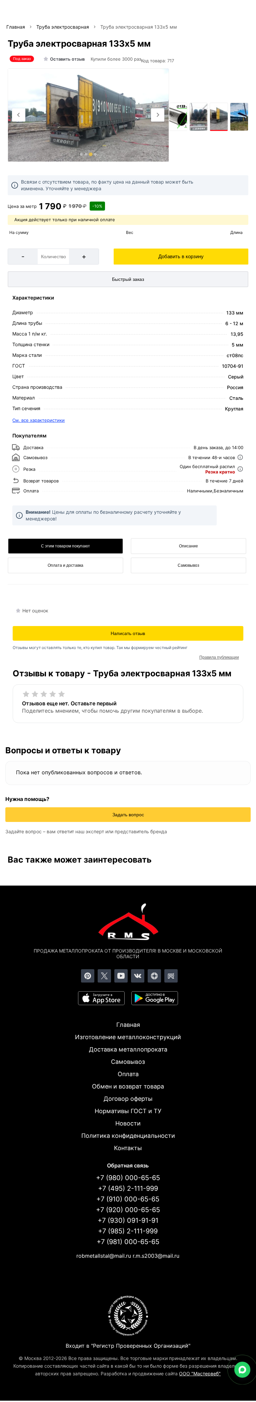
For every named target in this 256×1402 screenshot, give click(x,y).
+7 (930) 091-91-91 (128, 1220)
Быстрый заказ (128, 279)
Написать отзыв (128, 633)
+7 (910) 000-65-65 (127, 1199)
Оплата (128, 1073)
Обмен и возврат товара (128, 1086)
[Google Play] (154, 998)
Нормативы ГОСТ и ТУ (128, 1110)
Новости (128, 1123)
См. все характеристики (38, 420)
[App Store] (101, 998)
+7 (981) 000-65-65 (128, 1242)
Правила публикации (219, 657)
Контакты (128, 1147)
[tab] (81, 154)
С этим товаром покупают (65, 546)
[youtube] (121, 976)
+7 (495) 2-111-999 (128, 1188)
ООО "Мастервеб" (200, 1373)
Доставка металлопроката (128, 1049)
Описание (188, 546)
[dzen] (154, 976)
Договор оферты (128, 1098)
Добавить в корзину (181, 256)
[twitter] (104, 976)
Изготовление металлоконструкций (128, 1037)
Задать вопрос (128, 814)
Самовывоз (188, 565)
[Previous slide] (18, 115)
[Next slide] (157, 115)
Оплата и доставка (65, 565)
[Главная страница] (128, 923)
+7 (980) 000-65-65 (128, 1178)
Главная (128, 1024)
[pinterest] (87, 976)
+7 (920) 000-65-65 (128, 1210)
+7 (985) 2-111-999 (128, 1231)
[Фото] (88, 115)
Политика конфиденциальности (128, 1135)
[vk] (137, 976)
